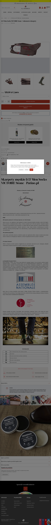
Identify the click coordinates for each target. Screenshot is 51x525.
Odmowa (26, 169)
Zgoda (31, 169)
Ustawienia (21, 169)
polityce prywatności (31, 167)
